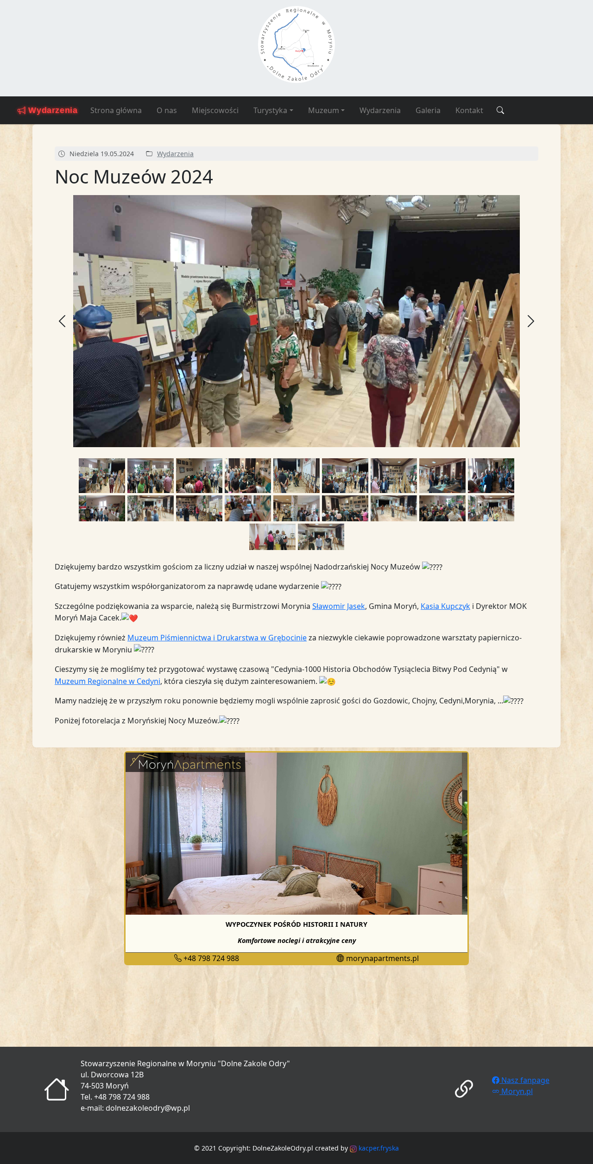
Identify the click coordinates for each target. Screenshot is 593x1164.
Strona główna (116, 110)
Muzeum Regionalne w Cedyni (107, 681)
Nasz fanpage (524, 1080)
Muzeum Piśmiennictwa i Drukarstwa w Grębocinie (217, 638)
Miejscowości (215, 110)
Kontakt (469, 110)
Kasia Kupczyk (445, 606)
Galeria (428, 110)
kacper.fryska (378, 1148)
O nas (167, 110)
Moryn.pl (516, 1091)
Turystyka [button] (270, 110)
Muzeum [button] (323, 110)
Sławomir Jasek (338, 606)
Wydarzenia (380, 110)
